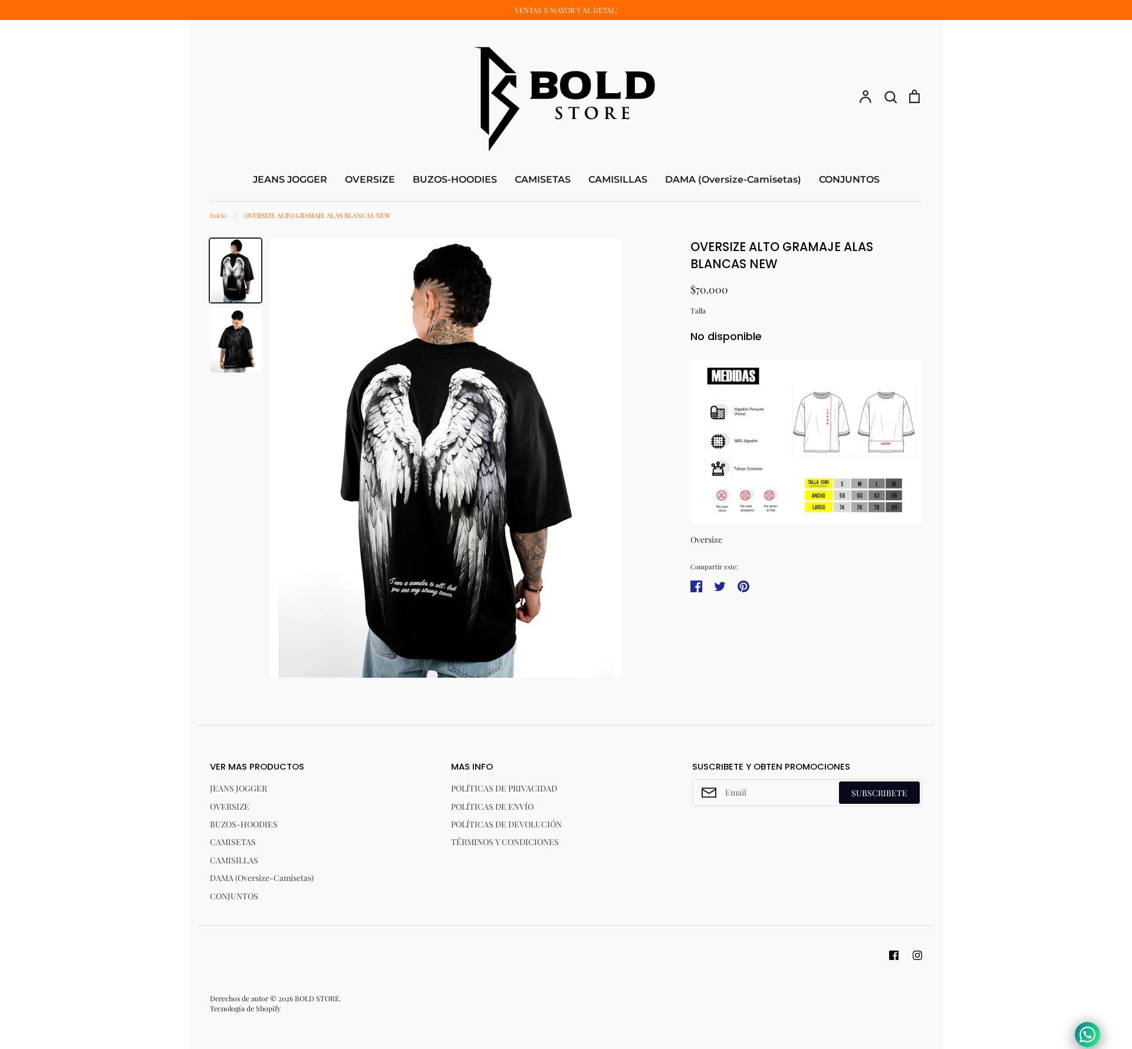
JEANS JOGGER (290, 179)
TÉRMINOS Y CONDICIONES (505, 841)
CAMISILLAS (617, 179)
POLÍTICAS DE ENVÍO (492, 806)
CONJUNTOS (849, 179)
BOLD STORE (317, 998)
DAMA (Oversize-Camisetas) (733, 179)
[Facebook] (894, 955)
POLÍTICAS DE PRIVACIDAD (504, 788)
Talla (698, 310)
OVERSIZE (370, 179)
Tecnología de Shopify (245, 1008)
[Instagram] (917, 955)
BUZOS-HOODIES (455, 179)
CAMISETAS (543, 179)
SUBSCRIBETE (879, 793)
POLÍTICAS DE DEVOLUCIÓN (506, 824)
